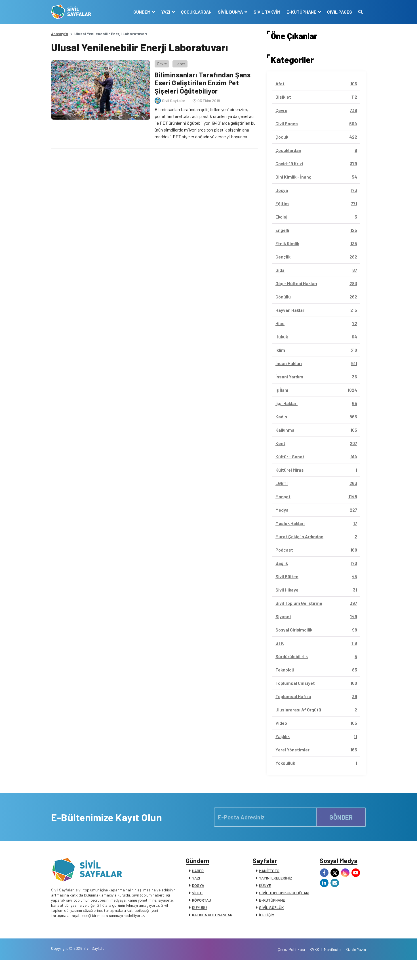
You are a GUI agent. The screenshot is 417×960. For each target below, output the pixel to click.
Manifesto (332, 949)
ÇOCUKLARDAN (196, 11)
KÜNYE (265, 885)
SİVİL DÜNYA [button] (231, 11)
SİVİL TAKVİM (267, 11)
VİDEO (197, 892)
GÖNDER (341, 817)
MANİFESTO (269, 870)
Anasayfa (59, 33)
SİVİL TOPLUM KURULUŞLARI (284, 892)
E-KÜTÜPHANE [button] (302, 11)
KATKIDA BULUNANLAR (212, 914)
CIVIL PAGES (339, 11)
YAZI (196, 878)
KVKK (314, 949)
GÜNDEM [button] (142, 11)
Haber (180, 63)
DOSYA (198, 885)
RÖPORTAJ (201, 900)
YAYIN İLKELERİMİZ (275, 878)
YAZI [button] (166, 11)
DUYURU (199, 907)
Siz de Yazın (356, 949)
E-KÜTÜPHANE (272, 900)
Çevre (162, 63)
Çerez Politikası (291, 949)
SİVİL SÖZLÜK (271, 907)
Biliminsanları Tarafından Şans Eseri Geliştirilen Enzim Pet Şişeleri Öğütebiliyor (202, 83)
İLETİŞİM (266, 914)
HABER (198, 870)
